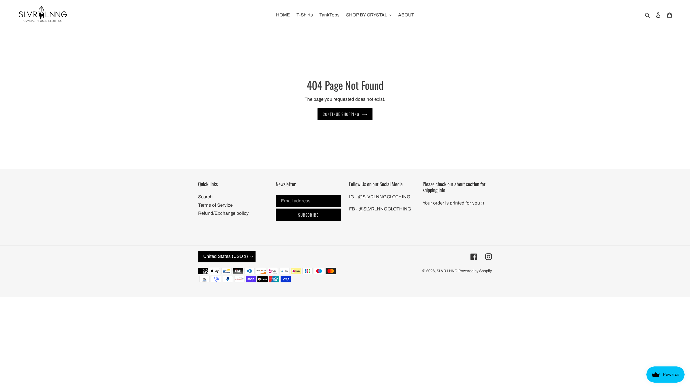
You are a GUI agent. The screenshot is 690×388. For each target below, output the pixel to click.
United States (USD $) (225, 256)
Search (205, 196)
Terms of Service (215, 205)
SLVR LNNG (447, 271)
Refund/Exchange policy (223, 213)
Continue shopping (341, 114)
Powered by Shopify (475, 271)
